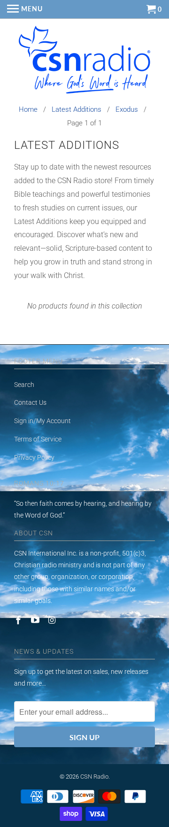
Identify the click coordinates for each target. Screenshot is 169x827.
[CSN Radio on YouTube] (36, 620)
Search (24, 384)
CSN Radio (94, 776)
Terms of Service (37, 439)
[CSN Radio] (84, 62)
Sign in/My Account (42, 421)
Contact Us (30, 402)
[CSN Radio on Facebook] (19, 620)
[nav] (25, 9)
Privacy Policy (34, 457)
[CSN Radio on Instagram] (53, 620)
